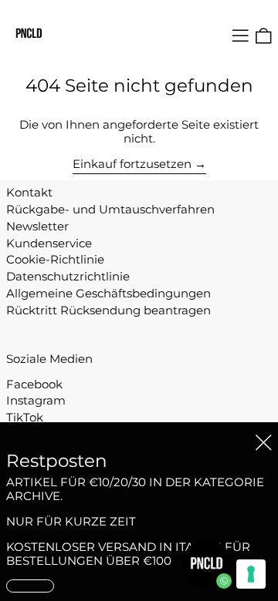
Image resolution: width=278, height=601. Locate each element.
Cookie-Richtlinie (55, 259)
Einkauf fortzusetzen (132, 164)
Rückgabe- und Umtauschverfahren (110, 209)
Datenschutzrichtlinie (68, 276)
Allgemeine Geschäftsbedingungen (108, 293)
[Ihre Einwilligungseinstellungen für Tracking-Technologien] (251, 574)
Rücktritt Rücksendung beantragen (108, 310)
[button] (264, 35)
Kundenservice (49, 243)
